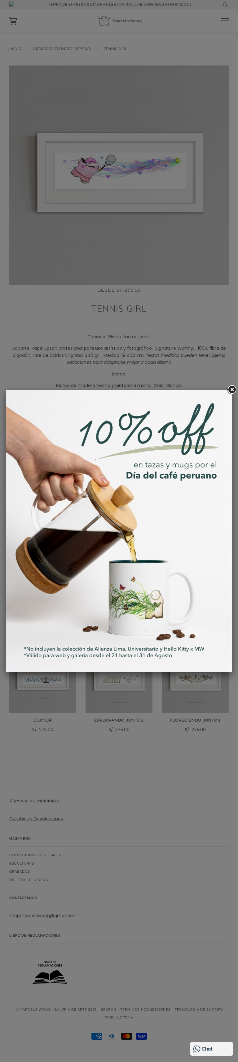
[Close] (231, 389)
